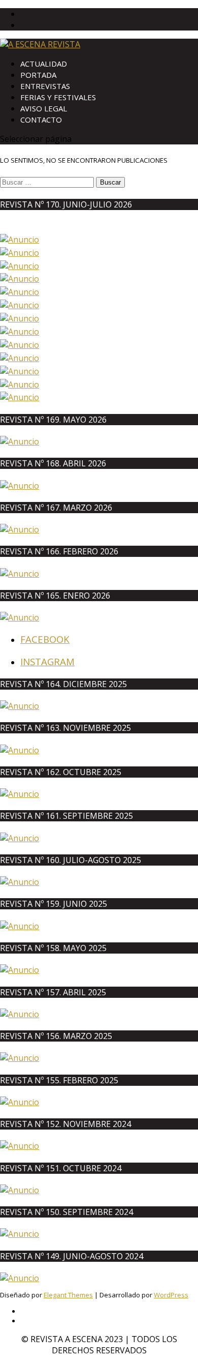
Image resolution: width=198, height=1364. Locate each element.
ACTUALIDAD (43, 63)
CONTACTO (41, 119)
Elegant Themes (68, 1294)
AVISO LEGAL (43, 108)
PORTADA (38, 75)
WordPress (171, 1294)
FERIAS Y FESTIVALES (58, 97)
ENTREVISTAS (45, 86)
